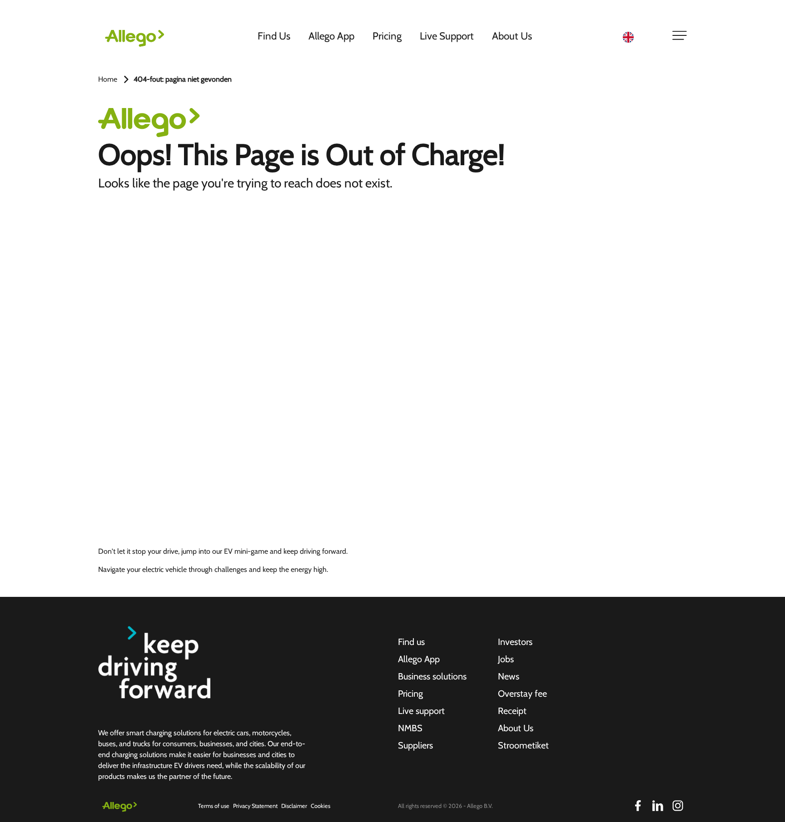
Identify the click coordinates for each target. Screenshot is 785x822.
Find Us (274, 36)
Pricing (387, 36)
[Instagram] (678, 806)
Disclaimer (294, 805)
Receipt (512, 710)
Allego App (331, 36)
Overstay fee (522, 693)
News (508, 676)
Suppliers (415, 745)
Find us (411, 641)
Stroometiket (523, 745)
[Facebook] (638, 806)
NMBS (410, 728)
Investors (515, 641)
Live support (421, 710)
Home (107, 79)
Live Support (447, 36)
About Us (512, 36)
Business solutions (432, 676)
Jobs (506, 659)
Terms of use (213, 805)
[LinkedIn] (658, 806)
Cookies (320, 805)
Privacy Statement (255, 805)
